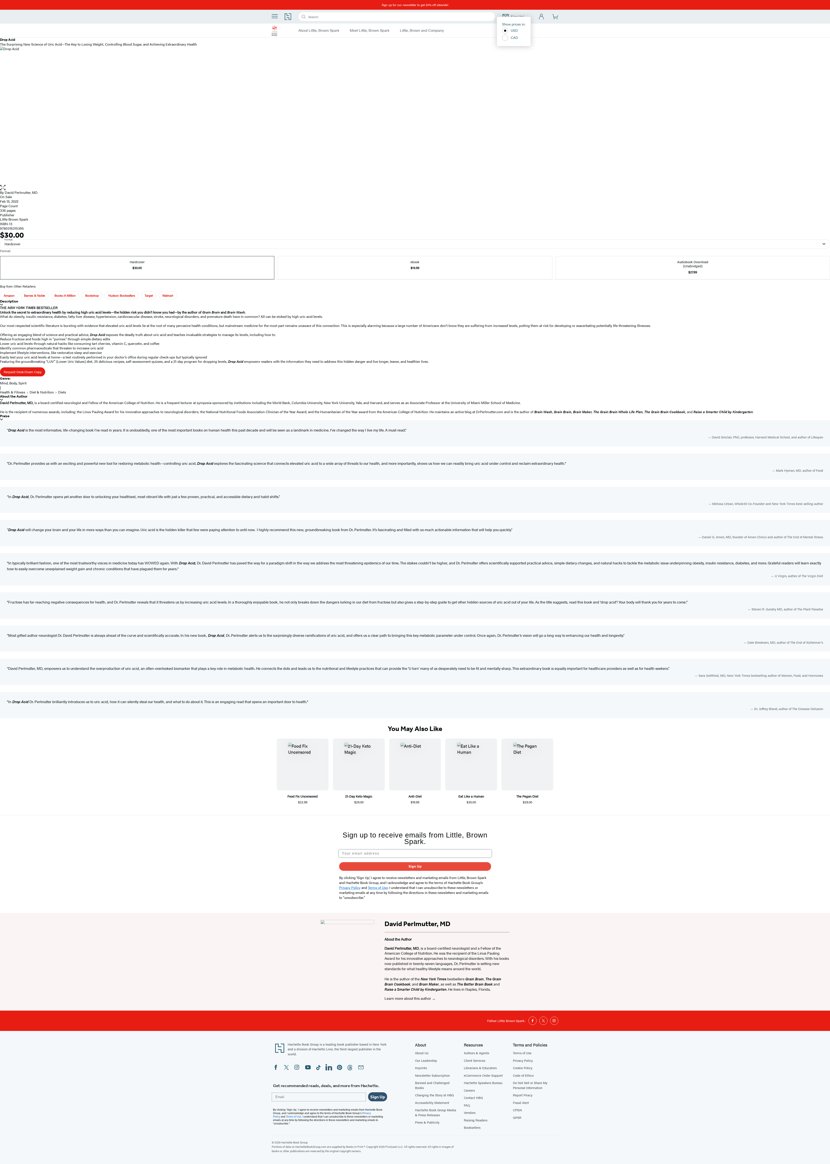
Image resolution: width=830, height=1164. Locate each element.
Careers (469, 1090)
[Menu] (275, 16)
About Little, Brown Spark (318, 30)
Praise (5, 416)
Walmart (167, 295)
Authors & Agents (476, 1053)
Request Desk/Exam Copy (23, 371)
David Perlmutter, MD (21, 192)
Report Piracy (522, 1095)
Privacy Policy (523, 1060)
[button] (415, 187)
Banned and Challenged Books (432, 1085)
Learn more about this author (408, 998)
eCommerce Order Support (483, 1075)
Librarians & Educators (480, 1067)
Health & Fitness (12, 392)
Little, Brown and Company (422, 30)
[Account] (541, 17)
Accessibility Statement (432, 1102)
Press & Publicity (427, 1122)
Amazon (9, 295)
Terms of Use (522, 1053)
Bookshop (92, 295)
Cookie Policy (522, 1067)
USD (514, 30)
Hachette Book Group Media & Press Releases (435, 1112)
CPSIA (517, 1110)
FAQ (467, 1105)
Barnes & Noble (34, 295)
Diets (62, 392)
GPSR (517, 1117)
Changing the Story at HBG (434, 1095)
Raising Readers (475, 1120)
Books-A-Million (65, 295)
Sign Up (415, 866)
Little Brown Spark (14, 219)
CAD (514, 37)
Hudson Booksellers (121, 295)
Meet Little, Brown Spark (369, 30)
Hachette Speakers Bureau (483, 1082)
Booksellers (472, 1127)
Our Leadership (426, 1060)
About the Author (13, 396)
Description (9, 301)
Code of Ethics (523, 1075)
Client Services (474, 1060)
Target (149, 295)
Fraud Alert (521, 1102)
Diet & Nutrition (42, 392)
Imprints (421, 1067)
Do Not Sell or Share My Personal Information (530, 1085)
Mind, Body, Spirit (13, 383)
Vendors (470, 1112)
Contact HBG (473, 1097)
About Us (421, 1053)
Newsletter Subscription (432, 1075)
